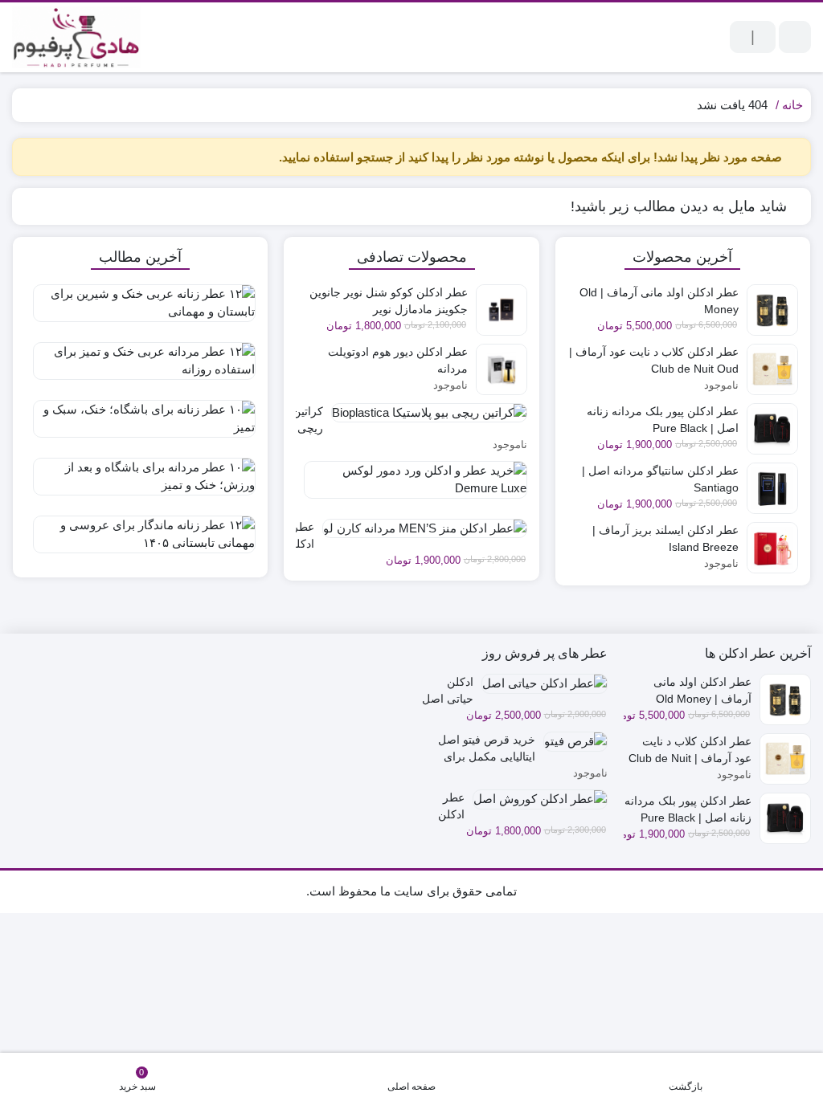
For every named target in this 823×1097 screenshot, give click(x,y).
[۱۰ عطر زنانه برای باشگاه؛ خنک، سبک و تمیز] (140, 425)
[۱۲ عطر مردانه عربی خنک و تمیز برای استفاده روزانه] (140, 367)
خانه (792, 105)
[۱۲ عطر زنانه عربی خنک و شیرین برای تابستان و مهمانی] (140, 309)
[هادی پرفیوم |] (76, 37)
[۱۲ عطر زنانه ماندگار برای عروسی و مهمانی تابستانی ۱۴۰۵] (140, 540)
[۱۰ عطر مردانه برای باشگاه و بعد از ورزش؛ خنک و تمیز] (140, 483)
